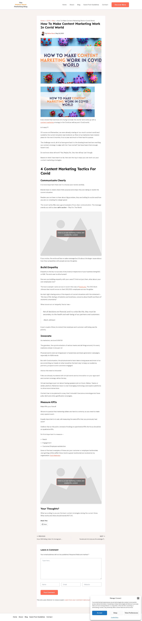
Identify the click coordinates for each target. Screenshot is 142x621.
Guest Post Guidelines (91, 5)
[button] (138, 598)
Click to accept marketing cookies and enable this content (71, 234)
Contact (105, 5)
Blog (78, 5)
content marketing (47, 122)
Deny (115, 613)
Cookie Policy (114, 617)
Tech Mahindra (55, 455)
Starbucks (82, 287)
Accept (99, 613)
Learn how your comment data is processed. (80, 600)
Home (64, 5)
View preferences (131, 613)
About (72, 5)
